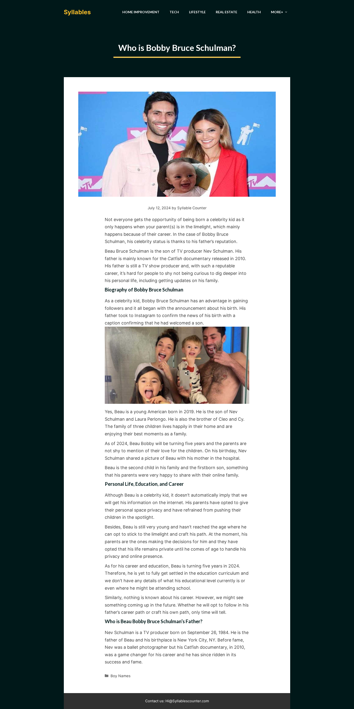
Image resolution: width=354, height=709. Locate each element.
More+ (277, 12)
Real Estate (226, 12)
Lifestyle (197, 12)
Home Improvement (140, 12)
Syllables (77, 12)
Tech (174, 12)
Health (254, 12)
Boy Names (121, 676)
